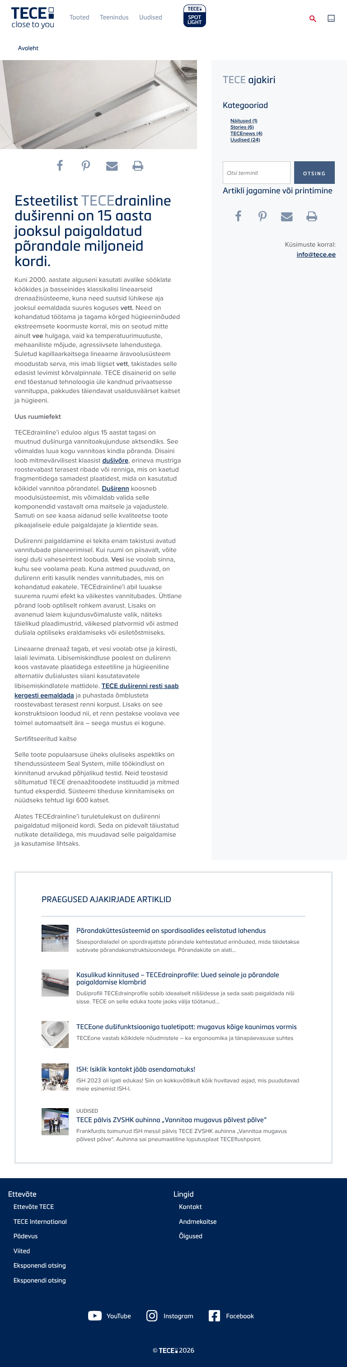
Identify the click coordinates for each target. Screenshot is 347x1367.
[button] (63, 166)
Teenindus (114, 17)
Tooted (79, 17)
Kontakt (190, 1207)
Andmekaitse (198, 1221)
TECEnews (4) (246, 133)
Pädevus (26, 1236)
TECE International (40, 1221)
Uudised (150, 17)
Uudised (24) (245, 140)
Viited (22, 1251)
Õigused (190, 1236)
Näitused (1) (243, 121)
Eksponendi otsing (40, 1265)
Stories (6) (242, 127)
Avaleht (28, 48)
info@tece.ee (316, 254)
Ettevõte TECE (34, 1207)
